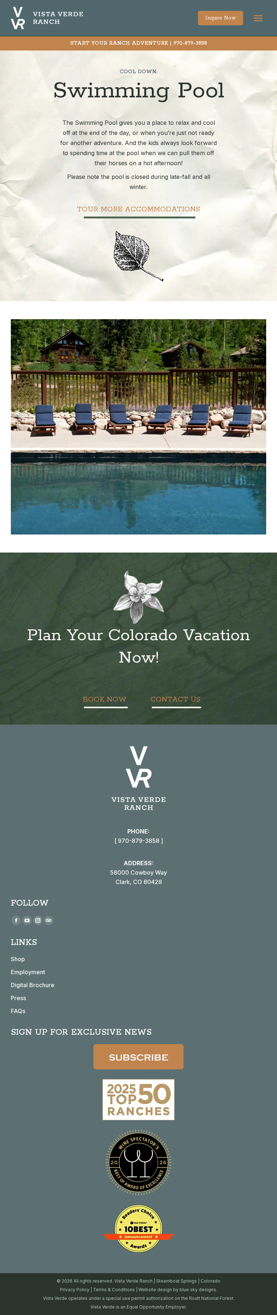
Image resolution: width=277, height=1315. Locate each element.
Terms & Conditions (114, 1289)
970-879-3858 (190, 43)
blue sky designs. (198, 1289)
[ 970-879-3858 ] (138, 840)
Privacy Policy (74, 1289)
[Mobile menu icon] (258, 18)
